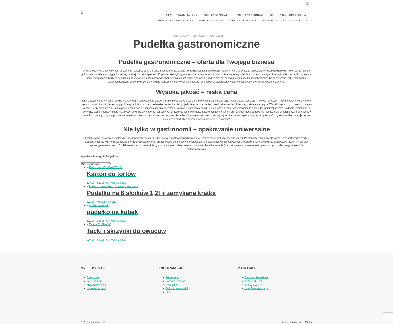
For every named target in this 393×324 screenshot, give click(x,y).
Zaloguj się (93, 277)
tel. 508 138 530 (253, 281)
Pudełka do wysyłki (243, 20)
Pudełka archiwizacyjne (175, 20)
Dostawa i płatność (175, 281)
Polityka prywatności (176, 288)
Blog (168, 292)
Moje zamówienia (96, 284)
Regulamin (171, 284)
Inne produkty (274, 20)
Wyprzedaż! (298, 20)
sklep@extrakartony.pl (256, 288)
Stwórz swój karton (181, 15)
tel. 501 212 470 (253, 284)
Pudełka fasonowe (250, 15)
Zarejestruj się (94, 281)
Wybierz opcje (118, 182)
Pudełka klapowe (215, 15)
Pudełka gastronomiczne (288, 15)
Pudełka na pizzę (211, 20)
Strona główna (179, 36)
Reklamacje (172, 277)
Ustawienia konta (96, 288)
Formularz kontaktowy (256, 277)
